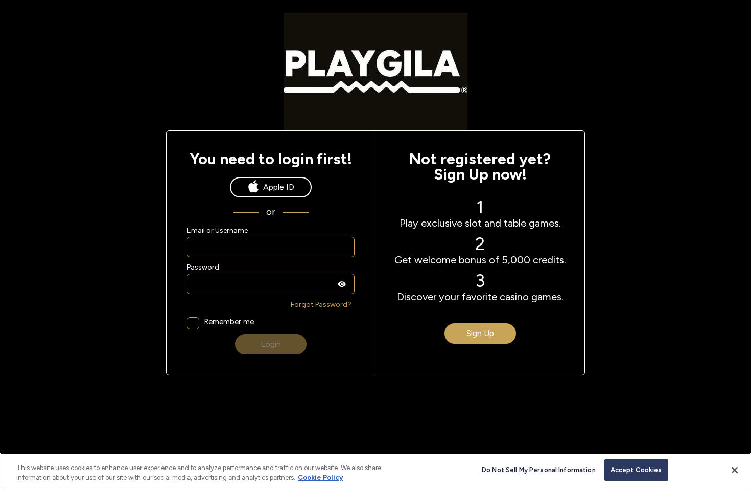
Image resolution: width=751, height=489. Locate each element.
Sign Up (480, 333)
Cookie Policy (320, 478)
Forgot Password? (321, 304)
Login (271, 344)
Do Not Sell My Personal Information (539, 470)
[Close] (734, 470)
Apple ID (278, 187)
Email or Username (217, 231)
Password (203, 267)
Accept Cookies (636, 470)
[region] (375, 471)
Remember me (229, 322)
